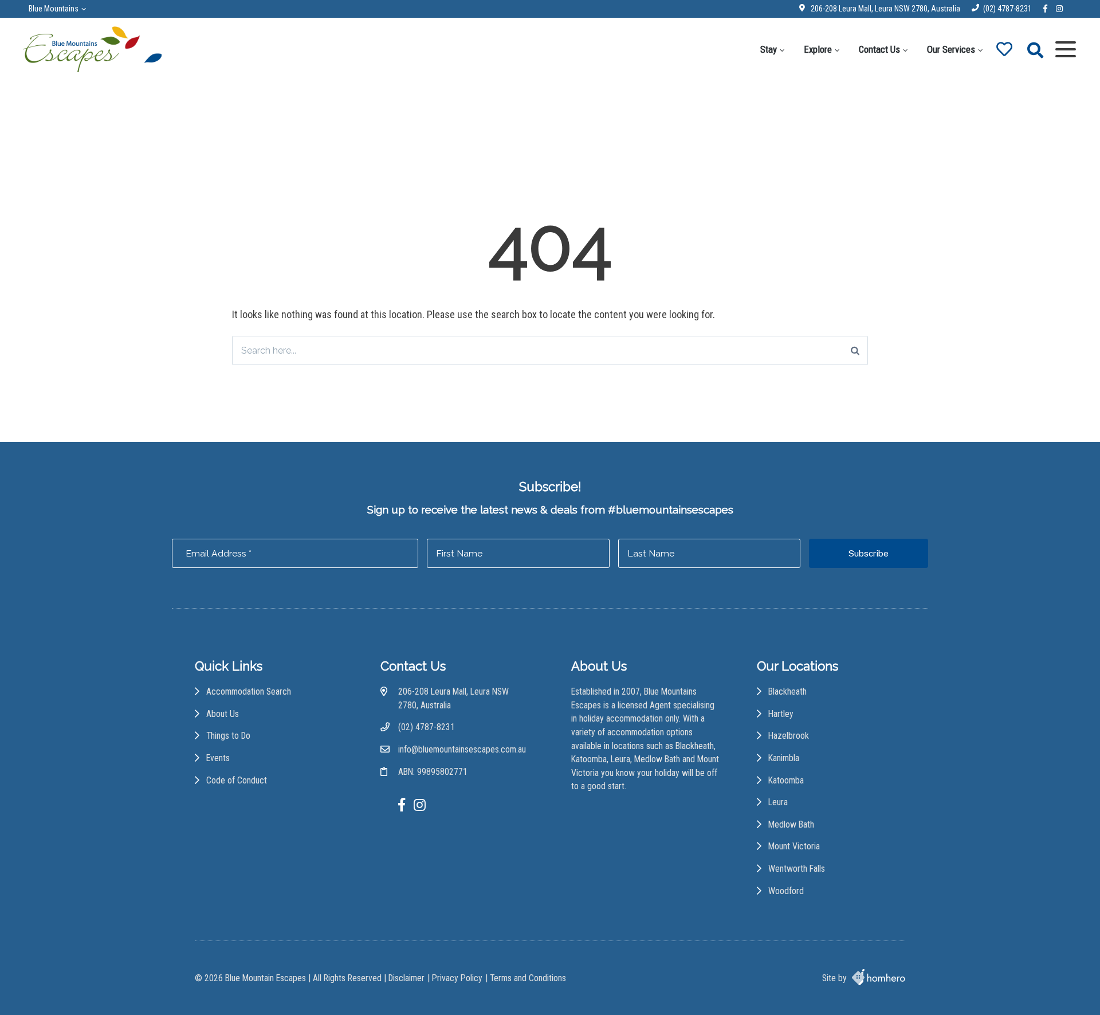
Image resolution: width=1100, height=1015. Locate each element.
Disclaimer (406, 978)
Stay (768, 49)
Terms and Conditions (528, 978)
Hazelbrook (788, 735)
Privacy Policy (457, 978)
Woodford (786, 890)
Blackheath (787, 691)
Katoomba (786, 780)
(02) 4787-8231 (1007, 8)
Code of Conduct (236, 780)
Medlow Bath (791, 824)
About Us (222, 713)
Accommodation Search (248, 691)
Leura (778, 802)
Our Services (951, 49)
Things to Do (228, 735)
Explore (818, 49)
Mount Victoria (794, 846)
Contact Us (879, 49)
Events (218, 758)
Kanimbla (783, 758)
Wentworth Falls (796, 868)
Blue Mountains (53, 8)
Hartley (780, 713)
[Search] (855, 350)
